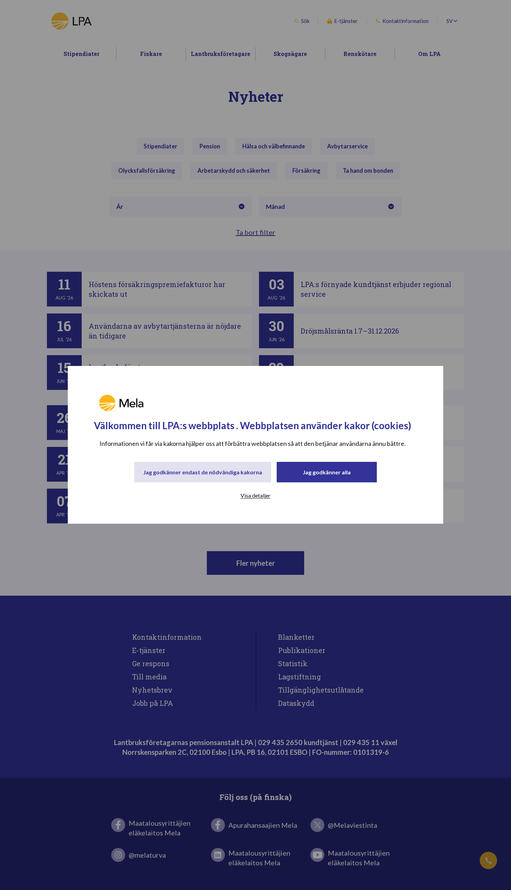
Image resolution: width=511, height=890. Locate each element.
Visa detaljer (255, 495)
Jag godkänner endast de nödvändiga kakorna (202, 472)
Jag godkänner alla (327, 472)
